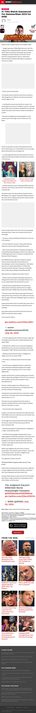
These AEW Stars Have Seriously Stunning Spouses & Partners (8, 636)
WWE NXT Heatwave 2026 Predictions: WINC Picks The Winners (9, 585)
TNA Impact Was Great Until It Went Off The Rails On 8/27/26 (25, 560)
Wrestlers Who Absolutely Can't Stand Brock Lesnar (8, 559)
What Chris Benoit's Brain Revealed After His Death (26, 610)
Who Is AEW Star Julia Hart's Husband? (26, 584)
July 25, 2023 (12, 333)
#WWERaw (26, 493)
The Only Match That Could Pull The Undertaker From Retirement (9, 611)
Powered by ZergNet (29, 538)
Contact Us (26, 707)
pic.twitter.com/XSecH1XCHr (20, 496)
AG (10, 20)
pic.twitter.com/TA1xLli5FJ (19, 322)
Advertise (18, 707)
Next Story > (18, 532)
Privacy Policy (10, 707)
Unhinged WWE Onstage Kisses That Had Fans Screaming (26, 635)
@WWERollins (12, 493)
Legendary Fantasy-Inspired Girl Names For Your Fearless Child (9, 180)
